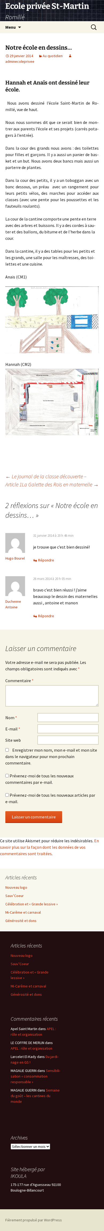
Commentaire (19, 680)
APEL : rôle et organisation (31, 1048)
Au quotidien (53, 55)
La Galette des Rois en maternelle (60, 484)
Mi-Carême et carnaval (23, 912)
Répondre (46, 560)
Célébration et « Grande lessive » (31, 904)
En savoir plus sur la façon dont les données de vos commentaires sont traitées (49, 847)
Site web (13, 740)
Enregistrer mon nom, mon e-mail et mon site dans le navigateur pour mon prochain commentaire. (51, 756)
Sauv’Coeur (14, 895)
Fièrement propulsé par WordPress (33, 1220)
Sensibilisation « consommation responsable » (35, 1076)
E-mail (12, 729)
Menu (10, 27)
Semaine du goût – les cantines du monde (35, 1096)
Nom (11, 717)
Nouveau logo (16, 887)
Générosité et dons (21, 920)
